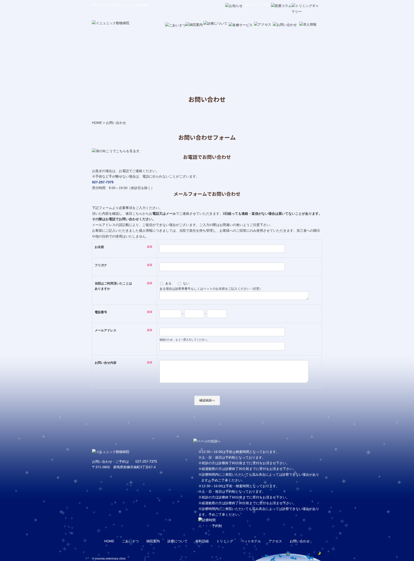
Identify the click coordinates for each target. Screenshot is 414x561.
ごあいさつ (130, 541)
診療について (177, 541)
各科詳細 (202, 541)
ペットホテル (251, 541)
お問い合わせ (300, 541)
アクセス (275, 541)
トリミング (224, 541)
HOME (97, 123)
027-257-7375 (103, 182)
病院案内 (153, 541)
